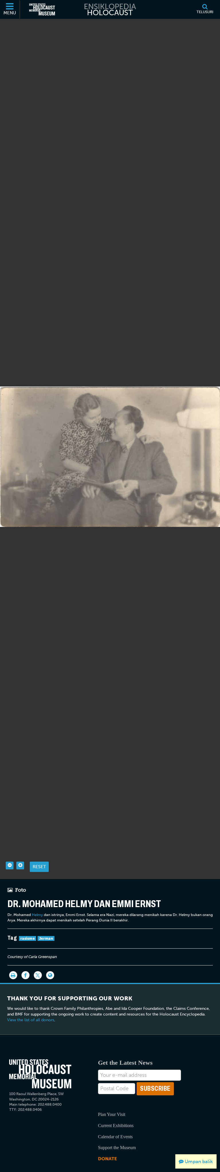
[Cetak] (13, 975)
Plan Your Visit (111, 1114)
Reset (39, 866)
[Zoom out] (9, 865)
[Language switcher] (50, 975)
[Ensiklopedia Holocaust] (109, 9)
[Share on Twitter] (38, 975)
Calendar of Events (115, 1136)
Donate (107, 1158)
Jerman (46, 938)
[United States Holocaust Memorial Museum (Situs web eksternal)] (42, 9)
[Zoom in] (20, 865)
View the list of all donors (30, 1020)
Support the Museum (117, 1147)
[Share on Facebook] (25, 975)
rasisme (27, 938)
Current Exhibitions (115, 1125)
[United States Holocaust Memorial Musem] (40, 1074)
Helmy (37, 915)
